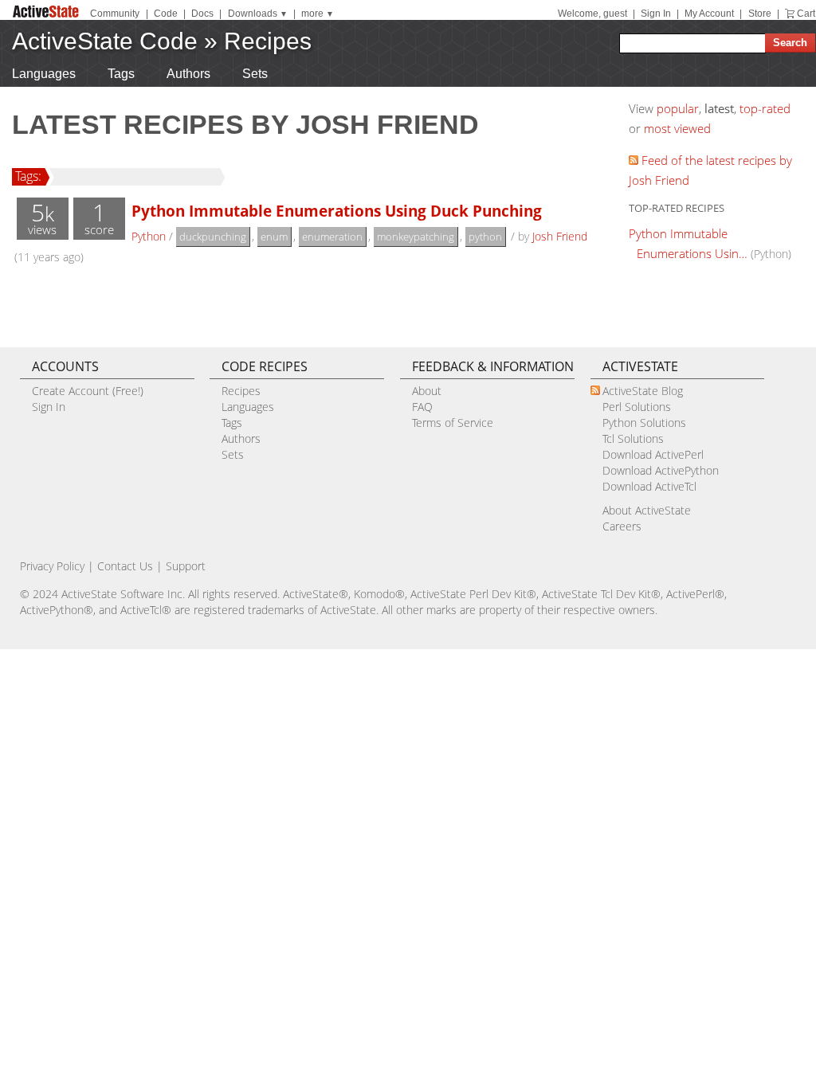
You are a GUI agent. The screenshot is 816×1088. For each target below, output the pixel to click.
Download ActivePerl (653, 454)
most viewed (677, 128)
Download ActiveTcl (649, 486)
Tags (121, 73)
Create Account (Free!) (87, 390)
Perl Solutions (636, 406)
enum (274, 236)
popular (678, 108)
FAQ (422, 406)
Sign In (656, 13)
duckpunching (212, 236)
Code (166, 13)
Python (148, 236)
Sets (255, 73)
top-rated (765, 108)
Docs (202, 13)
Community (114, 13)
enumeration (332, 236)
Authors (188, 73)
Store (759, 13)
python (485, 236)
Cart (806, 13)
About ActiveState (646, 510)
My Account (709, 13)
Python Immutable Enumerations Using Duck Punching (336, 210)
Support (186, 565)
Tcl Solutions (633, 438)
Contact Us (125, 565)
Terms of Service (452, 422)
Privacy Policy (52, 565)
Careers (621, 526)
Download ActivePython (660, 470)
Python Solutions (644, 422)
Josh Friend (559, 236)
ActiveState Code (105, 41)
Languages (44, 73)
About (426, 390)
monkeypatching (415, 236)
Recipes (268, 41)
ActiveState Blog (642, 390)
